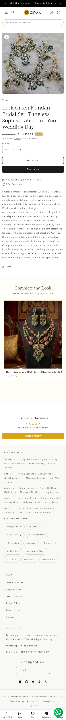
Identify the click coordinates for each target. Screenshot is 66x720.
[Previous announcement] (5, 3)
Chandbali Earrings (13, 478)
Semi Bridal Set (50, 502)
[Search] (6, 22)
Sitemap (10, 617)
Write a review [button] (33, 435)
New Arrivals (24, 513)
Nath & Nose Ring (43, 508)
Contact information (50, 701)
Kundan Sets (35, 527)
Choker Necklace (47, 488)
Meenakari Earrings (35, 478)
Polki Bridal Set (11, 502)
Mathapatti (9, 513)
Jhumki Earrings (26, 474)
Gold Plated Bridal (31, 502)
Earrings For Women (28, 460)
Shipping (17, 138)
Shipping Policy (13, 589)
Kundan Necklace (27, 488)
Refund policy (41, 696)
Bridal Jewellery (36, 463)
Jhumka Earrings (50, 460)
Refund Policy (13, 603)
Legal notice (34, 706)
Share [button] (8, 266)
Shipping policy (33, 701)
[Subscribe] (46, 670)
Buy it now (33, 169)
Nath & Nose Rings (35, 551)
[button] (6, 12)
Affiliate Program (43, 513)
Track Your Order (14, 582)
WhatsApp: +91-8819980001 (21, 645)
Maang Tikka (24, 508)
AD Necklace (10, 492)
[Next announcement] (60, 3)
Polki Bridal (12, 559)
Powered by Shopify (24, 696)
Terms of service (17, 701)
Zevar (13, 696)
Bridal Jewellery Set (28, 498)
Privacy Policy (13, 610)
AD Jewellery (13, 543)
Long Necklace (51, 492)
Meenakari (31, 543)
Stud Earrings (44, 474)
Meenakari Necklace (30, 492)
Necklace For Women (14, 463)
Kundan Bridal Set (50, 498)
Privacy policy (56, 696)
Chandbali (48, 543)
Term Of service (14, 596)
